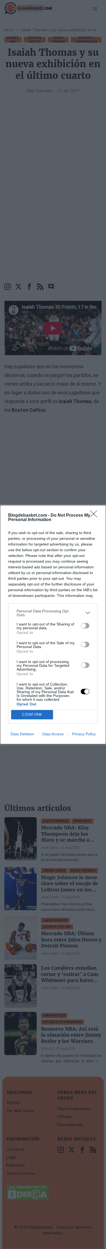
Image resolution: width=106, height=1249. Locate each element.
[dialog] (53, 624)
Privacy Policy (84, 734)
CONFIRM (32, 714)
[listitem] (53, 613)
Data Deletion (22, 734)
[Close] (95, 515)
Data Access (53, 734)
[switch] (85, 625)
